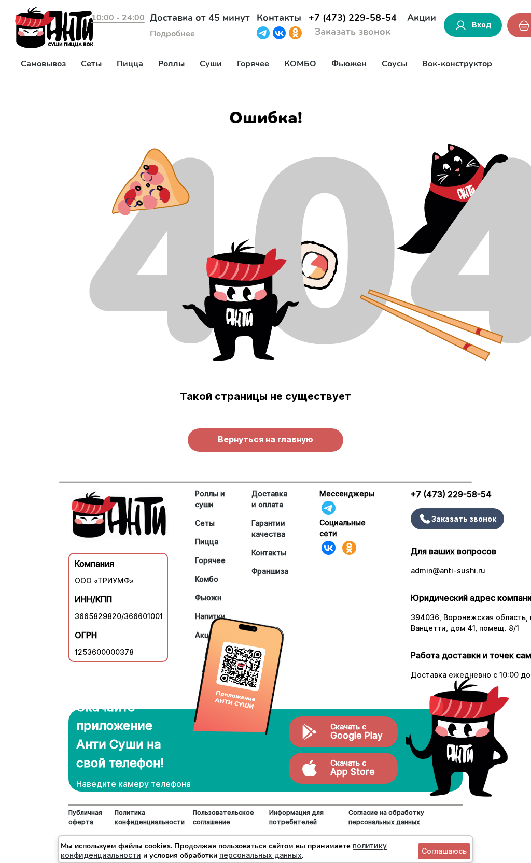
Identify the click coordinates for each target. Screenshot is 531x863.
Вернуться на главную (265, 439)
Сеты (91, 63)
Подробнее (172, 33)
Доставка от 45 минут (200, 17)
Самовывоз (43, 63)
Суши (211, 63)
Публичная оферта (85, 817)
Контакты (279, 17)
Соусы (394, 63)
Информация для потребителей (296, 817)
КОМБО (300, 63)
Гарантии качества (268, 528)
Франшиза (269, 571)
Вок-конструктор (457, 63)
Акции (421, 17)
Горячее (253, 63)
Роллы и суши (210, 499)
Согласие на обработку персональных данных (386, 817)
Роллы (171, 63)
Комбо (206, 578)
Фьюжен (349, 63)
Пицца (130, 63)
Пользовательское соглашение (223, 817)
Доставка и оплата (269, 499)
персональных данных (260, 855)
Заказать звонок (352, 31)
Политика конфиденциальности (150, 817)
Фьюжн (208, 597)
